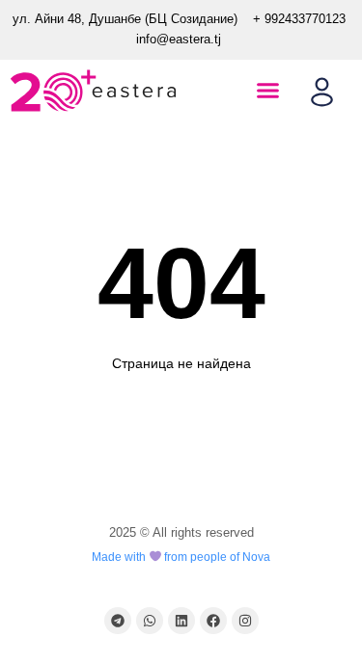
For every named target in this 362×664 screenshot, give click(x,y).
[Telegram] (117, 620)
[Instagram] (245, 620)
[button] (268, 90)
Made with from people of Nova (181, 557)
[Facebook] (213, 620)
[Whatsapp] (149, 620)
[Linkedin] (181, 620)
